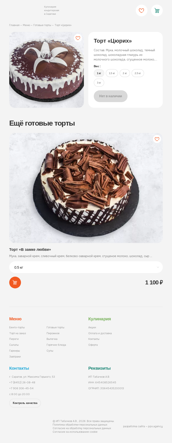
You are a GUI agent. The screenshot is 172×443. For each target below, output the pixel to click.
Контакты (93, 339)
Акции (92, 327)
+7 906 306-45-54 (21, 388)
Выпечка (52, 339)
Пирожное (53, 333)
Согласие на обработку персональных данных (82, 428)
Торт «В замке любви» (30, 249)
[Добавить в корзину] (15, 282)
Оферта (93, 345)
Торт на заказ (17, 333)
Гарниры (14, 350)
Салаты (14, 345)
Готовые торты (55, 327)
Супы (50, 350)
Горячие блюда (56, 345)
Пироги (14, 339)
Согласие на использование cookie (75, 432)
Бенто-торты (17, 327)
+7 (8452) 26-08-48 (22, 382)
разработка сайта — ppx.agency (143, 426)
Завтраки (15, 356)
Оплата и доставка (100, 333)
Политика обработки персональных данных (80, 424)
